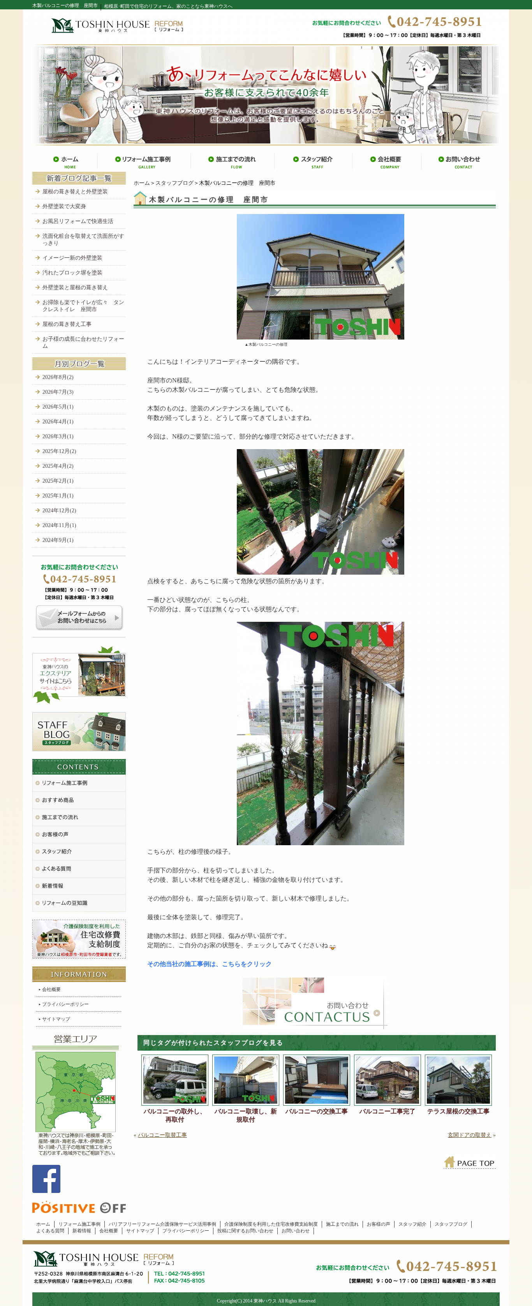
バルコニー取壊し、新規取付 (246, 1115)
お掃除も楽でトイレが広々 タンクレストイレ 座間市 (83, 305)
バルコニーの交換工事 (316, 1111)
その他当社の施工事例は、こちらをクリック (209, 964)
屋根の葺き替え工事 (67, 324)
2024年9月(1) (58, 540)
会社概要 (51, 989)
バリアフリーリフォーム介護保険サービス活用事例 (162, 1224)
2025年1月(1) (58, 496)
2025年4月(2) (58, 466)
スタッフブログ (174, 183)
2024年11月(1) (59, 525)
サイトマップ (56, 1019)
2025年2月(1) (58, 481)
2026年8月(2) (58, 377)
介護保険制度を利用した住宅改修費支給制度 (271, 1224)
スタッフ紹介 (412, 1224)
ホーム (142, 183)
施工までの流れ (342, 1224)
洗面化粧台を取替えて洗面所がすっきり (83, 239)
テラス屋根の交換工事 (458, 1111)
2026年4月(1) (58, 422)
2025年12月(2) (59, 451)
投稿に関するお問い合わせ (245, 1230)
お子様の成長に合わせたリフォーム (83, 342)
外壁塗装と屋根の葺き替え (75, 287)
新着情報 (81, 1230)
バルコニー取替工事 (162, 1135)
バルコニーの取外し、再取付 (175, 1115)
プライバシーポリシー (65, 1004)
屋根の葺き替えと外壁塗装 (75, 192)
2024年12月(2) (59, 510)
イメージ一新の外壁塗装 (72, 258)
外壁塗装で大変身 (64, 206)
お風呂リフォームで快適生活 (77, 221)
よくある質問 (50, 1230)
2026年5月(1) (58, 407)
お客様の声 (378, 1224)
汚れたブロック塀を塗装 (72, 273)
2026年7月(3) (58, 392)
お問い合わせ (296, 1230)
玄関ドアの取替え (469, 1135)
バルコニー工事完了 (387, 1111)
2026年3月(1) (58, 436)
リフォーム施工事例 (79, 1224)
